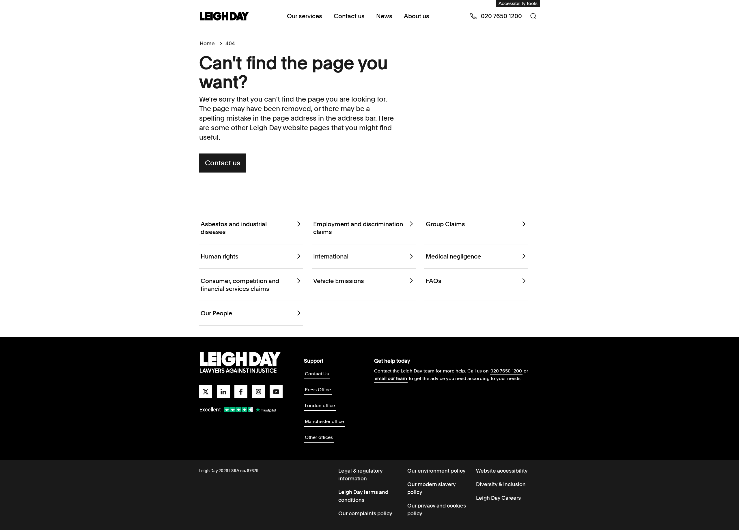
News (384, 16)
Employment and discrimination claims (358, 227)
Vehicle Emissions (338, 280)
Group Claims (445, 224)
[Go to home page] (224, 16)
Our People (216, 313)
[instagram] (258, 391)
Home (207, 43)
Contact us (349, 16)
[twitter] (205, 391)
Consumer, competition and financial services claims (240, 284)
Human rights (219, 256)
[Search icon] (533, 16)
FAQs (433, 280)
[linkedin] (223, 391)
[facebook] (240, 391)
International (330, 256)
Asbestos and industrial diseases (234, 227)
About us (416, 16)
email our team (391, 378)
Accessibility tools (518, 3)
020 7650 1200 (506, 371)
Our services (304, 16)
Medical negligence (453, 256)
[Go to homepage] (240, 363)
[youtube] (276, 391)
